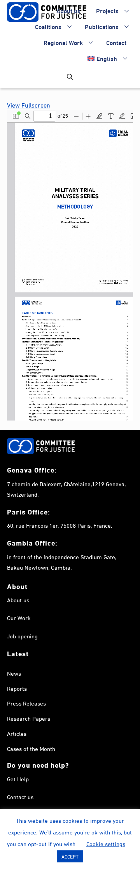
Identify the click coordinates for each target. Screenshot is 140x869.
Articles (16, 733)
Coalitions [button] (48, 26)
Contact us (20, 796)
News (14, 672)
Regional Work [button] (63, 42)
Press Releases (26, 702)
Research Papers (28, 718)
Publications (102, 26)
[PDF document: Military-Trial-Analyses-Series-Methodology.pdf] (70, 265)
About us (68, 10)
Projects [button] (107, 10)
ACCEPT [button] (70, 856)
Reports (17, 688)
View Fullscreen (28, 104)
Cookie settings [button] (105, 843)
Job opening (22, 635)
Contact (116, 42)
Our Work (19, 617)
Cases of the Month (31, 748)
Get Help (18, 778)
